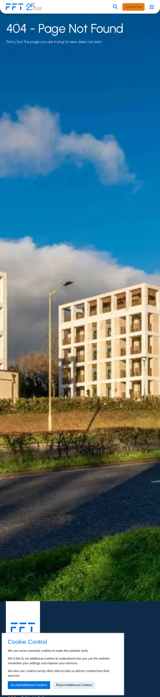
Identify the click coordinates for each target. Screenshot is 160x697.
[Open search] (115, 7)
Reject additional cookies (74, 685)
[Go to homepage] (23, 627)
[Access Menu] (151, 6)
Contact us (133, 7)
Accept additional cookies (29, 685)
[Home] (14, 7)
